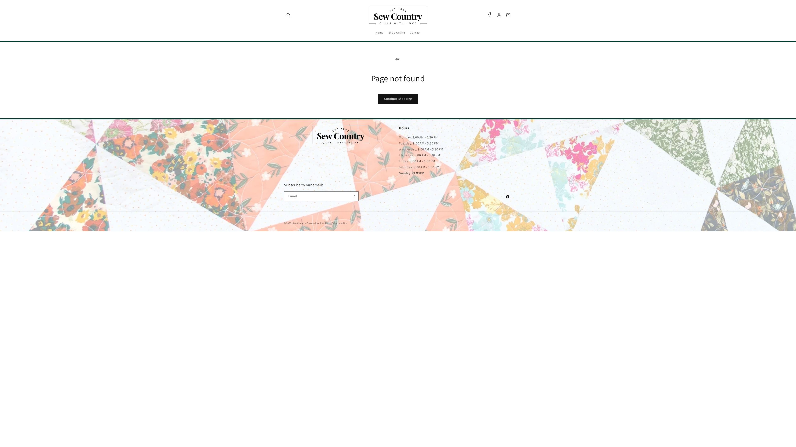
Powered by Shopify (317, 223)
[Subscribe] (353, 196)
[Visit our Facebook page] (489, 15)
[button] (288, 15)
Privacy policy (339, 223)
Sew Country (299, 223)
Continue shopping (398, 99)
